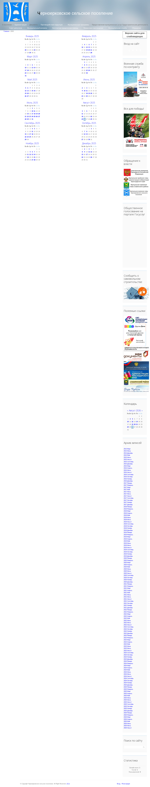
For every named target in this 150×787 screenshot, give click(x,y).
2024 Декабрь (128, 685)
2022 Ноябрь (128, 631)
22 (28, 116)
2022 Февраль (128, 612)
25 (87, 96)
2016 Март (127, 466)
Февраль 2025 (89, 36)
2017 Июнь (127, 492)
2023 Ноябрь (128, 657)
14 (34, 67)
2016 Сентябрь (129, 474)
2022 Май (127, 618)
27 (28, 96)
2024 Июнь (127, 672)
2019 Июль (127, 545)
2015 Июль (127, 457)
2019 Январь (128, 532)
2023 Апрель (128, 642)
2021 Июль (127, 597)
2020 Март (127, 562)
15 (32, 91)
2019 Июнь (127, 543)
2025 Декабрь (128, 710)
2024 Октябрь (128, 680)
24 (34, 50)
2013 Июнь (127, 451)
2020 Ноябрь (128, 580)
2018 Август (128, 522)
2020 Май (127, 567)
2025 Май (127, 695)
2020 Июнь (127, 569)
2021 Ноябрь (128, 605)
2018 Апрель (128, 513)
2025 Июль (127, 700)
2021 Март (127, 588)
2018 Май (127, 515)
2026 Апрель (128, 719)
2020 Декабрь (128, 582)
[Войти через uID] (129, 50)
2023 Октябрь (128, 655)
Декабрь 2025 (89, 143)
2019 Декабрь (128, 556)
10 (82, 47)
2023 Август (128, 650)
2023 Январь (128, 635)
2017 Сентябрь (129, 498)
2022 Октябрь (128, 629)
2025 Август (128, 702)
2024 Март (127, 665)
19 (87, 50)
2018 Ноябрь (128, 528)
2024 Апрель (128, 668)
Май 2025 (32, 79)
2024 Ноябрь (128, 683)
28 (91, 52)
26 (25, 96)
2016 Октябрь (128, 476)
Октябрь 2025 (89, 123)
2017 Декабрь (128, 504)
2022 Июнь (127, 620)
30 (87, 73)
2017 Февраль (128, 485)
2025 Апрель (128, 693)
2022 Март (127, 614)
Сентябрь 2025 (32, 123)
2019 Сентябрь (129, 549)
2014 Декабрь (128, 453)
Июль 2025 (32, 102)
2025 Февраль (128, 689)
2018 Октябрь (128, 526)
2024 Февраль (128, 663)
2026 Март (127, 717)
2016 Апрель (128, 468)
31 (25, 76)
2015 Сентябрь (129, 462)
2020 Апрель (128, 565)
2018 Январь (128, 507)
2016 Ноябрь (128, 479)
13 (89, 47)
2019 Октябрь (128, 552)
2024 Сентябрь (129, 678)
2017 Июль (127, 494)
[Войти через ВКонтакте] (133, 50)
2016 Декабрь (128, 481)
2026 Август (128, 728)
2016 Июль (127, 470)
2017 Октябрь (128, 500)
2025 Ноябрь (128, 708)
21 (91, 50)
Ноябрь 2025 (32, 143)
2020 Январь (128, 558)
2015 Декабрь (128, 464)
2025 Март (127, 691)
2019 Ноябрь (128, 554)
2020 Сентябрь (129, 575)
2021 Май (127, 592)
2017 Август (128, 496)
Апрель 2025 (89, 56)
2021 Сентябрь (129, 601)
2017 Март (127, 487)
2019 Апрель (128, 539)
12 (87, 47)
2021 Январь (128, 584)
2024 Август (128, 676)
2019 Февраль (128, 534)
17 (25, 70)
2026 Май (127, 721)
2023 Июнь (127, 646)
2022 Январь (128, 610)
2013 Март (127, 449)
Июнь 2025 (89, 79)
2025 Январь (128, 687)
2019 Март (127, 537)
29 (30, 52)
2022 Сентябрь (129, 627)
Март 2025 (32, 56)
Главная (6, 31)
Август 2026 (135, 410)
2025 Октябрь (128, 706)
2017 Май (127, 489)
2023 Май (127, 644)
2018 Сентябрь (129, 524)
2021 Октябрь (128, 603)
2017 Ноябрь (128, 502)
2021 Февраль (128, 586)
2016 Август (128, 472)
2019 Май (127, 541)
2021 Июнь (127, 595)
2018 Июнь (127, 517)
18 (28, 70)
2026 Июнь (127, 723)
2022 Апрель (128, 616)
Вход (118, 784)
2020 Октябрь (128, 577)
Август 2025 (89, 102)
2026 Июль (127, 725)
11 (87, 91)
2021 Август (128, 599)
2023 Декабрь (128, 659)
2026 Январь (128, 713)
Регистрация (126, 784)
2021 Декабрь (128, 607)
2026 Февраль (128, 715)
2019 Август (128, 547)
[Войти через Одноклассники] (140, 50)
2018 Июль (127, 519)
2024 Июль (127, 674)
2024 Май (127, 670)
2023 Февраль (128, 638)
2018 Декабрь (128, 530)
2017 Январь (128, 483)
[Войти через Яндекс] (136, 50)
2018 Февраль (128, 509)
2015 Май (127, 455)
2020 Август (128, 573)
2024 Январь (128, 661)
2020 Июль (127, 571)
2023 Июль (127, 648)
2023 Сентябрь (129, 652)
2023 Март (127, 640)
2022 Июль (127, 622)
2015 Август (128, 459)
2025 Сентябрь (129, 704)
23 (87, 70)
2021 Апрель (128, 590)
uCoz (68, 784)
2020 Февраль (128, 560)
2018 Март (127, 511)
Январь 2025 (32, 36)
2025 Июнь (127, 698)
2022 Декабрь (128, 633)
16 (34, 91)
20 (25, 50)
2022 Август (128, 625)
